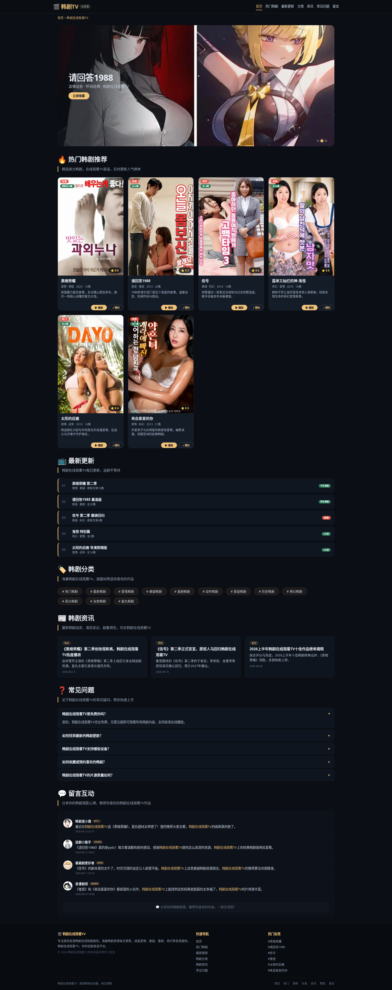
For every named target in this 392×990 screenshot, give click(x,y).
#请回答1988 (276, 947)
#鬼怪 (272, 959)
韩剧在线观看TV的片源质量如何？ (196, 775)
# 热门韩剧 (70, 591)
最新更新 (287, 6)
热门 (286, 983)
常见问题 (323, 6)
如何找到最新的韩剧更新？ (196, 735)
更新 (295, 983)
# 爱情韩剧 (126, 591)
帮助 (322, 983)
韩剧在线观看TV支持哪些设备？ (196, 748)
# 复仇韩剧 (126, 601)
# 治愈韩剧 (98, 601)
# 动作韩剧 (210, 591)
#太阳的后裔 (276, 964)
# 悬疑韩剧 (154, 591)
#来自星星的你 (277, 970)
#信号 (272, 953)
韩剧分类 (202, 959)
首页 (259, 6)
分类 (300, 6)
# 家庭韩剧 (238, 591)
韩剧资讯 (202, 964)
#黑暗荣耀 (275, 941)
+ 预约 (116, 307)
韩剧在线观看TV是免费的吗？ (196, 713)
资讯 (310, 6)
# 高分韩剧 (70, 601)
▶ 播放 (99, 307)
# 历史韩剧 (266, 591)
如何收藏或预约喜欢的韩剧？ (196, 762)
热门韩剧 (271, 6)
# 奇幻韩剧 (294, 591)
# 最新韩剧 (98, 591)
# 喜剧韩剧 (182, 591)
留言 (336, 6)
